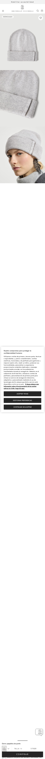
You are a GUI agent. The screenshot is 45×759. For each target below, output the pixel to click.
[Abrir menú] (3, 11)
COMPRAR (22, 754)
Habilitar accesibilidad (22, 2)
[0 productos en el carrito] (42, 10)
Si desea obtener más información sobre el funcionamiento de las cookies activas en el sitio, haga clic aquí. (21, 386)
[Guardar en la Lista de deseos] (40, 18)
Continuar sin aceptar (22, 407)
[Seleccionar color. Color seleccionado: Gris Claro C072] (4, 749)
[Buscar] (37, 10)
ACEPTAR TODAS (22, 394)
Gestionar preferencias (22, 400)
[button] (22, 42)
